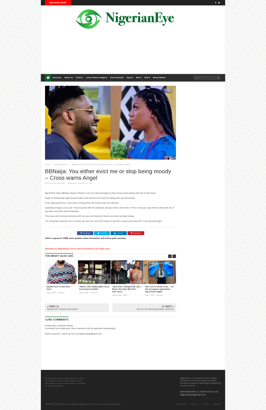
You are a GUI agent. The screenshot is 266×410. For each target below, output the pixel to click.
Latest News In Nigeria (96, 77)
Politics (79, 77)
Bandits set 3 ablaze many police (62, 309)
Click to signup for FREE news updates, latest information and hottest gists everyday (85, 238)
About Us (68, 77)
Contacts (205, 404)
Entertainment (117, 77)
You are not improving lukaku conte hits (155, 309)
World (147, 77)
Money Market (159, 77)
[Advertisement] (124, 54)
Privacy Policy (181, 404)
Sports (130, 77)
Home (48, 164)
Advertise (56, 77)
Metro (138, 77)
